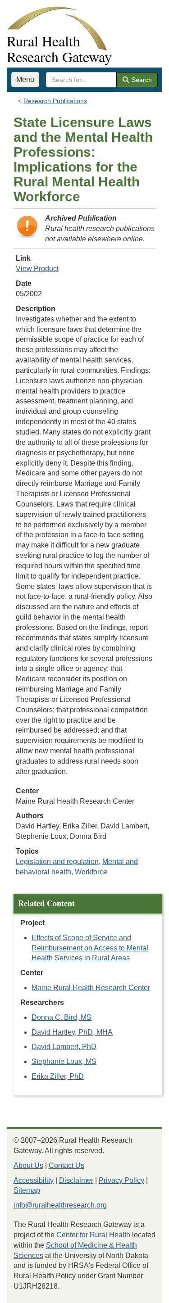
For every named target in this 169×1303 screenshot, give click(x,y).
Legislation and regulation (57, 861)
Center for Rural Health (93, 1235)
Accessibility (34, 1180)
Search (141, 79)
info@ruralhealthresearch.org (60, 1205)
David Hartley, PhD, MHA (72, 1032)
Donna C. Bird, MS (61, 1017)
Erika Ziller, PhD (58, 1076)
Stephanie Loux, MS (64, 1061)
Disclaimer (76, 1180)
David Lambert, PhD (64, 1046)
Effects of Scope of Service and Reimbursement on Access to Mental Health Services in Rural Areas (90, 948)
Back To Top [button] (140, 1292)
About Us (28, 1165)
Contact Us (66, 1165)
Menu (25, 79)
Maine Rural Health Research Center (91, 987)
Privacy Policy (121, 1180)
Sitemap (27, 1190)
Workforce (91, 872)
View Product (37, 268)
